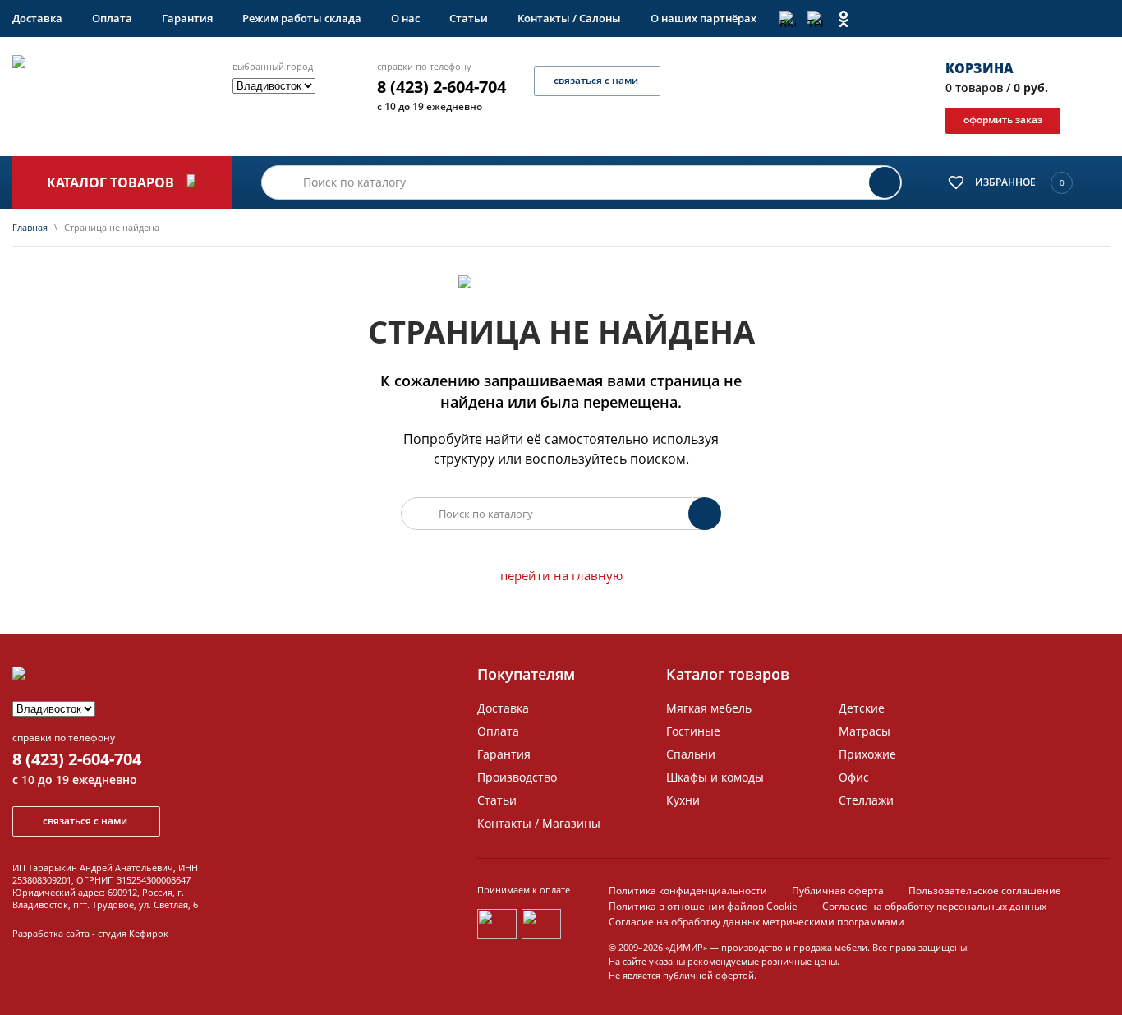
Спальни (690, 754)
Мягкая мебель (709, 708)
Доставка (37, 18)
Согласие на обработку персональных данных (934, 906)
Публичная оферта (838, 890)
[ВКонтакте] (787, 19)
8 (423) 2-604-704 (441, 87)
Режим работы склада (301, 18)
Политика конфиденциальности (688, 890)
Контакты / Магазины (538, 823)
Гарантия (187, 18)
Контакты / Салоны (569, 18)
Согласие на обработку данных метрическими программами (756, 922)
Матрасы (864, 731)
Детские (862, 708)
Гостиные (693, 731)
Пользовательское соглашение (984, 890)
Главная (30, 227)
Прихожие (867, 754)
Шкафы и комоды (715, 777)
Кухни (683, 800)
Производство (517, 777)
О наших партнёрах (703, 18)
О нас (405, 18)
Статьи (468, 18)
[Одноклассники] (843, 19)
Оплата (112, 18)
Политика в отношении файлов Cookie (703, 906)
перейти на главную (561, 575)
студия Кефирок (133, 933)
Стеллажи (866, 800)
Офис (854, 777)
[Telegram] (815, 19)
